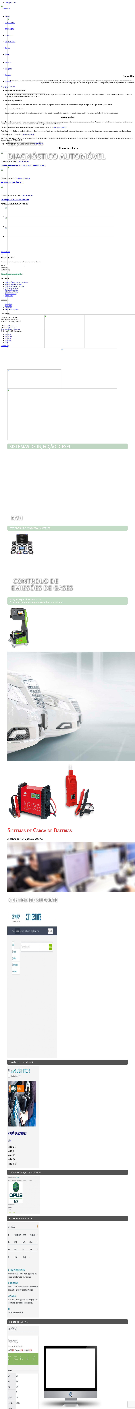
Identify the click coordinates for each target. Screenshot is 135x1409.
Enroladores (9, 296)
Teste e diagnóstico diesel (13, 284)
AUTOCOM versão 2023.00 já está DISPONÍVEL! (23, 165)
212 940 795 (9, 327)
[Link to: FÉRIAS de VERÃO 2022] (5, 176)
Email (3, 265)
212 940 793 (9, 325)
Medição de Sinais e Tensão (14, 286)
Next (8, 252)
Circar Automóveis (28, 134)
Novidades (8, 306)
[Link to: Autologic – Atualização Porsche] (5, 193)
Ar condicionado (10, 294)
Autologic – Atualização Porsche (15, 199)
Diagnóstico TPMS (11, 292)
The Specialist (38, 144)
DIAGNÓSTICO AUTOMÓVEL (16, 282)
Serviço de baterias (11, 288)
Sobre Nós (8, 304)
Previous (4, 252)
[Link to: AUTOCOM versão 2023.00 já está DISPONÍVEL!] (5, 159)
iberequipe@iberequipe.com (10, 329)
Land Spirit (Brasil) (59, 127)
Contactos (8, 308)
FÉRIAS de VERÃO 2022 (12, 182)
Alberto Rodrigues (22, 161)
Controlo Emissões (11, 290)
